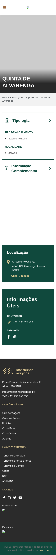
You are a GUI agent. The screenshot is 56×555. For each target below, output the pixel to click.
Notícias (7, 423)
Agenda (6, 438)
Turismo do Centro (13, 465)
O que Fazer (9, 428)
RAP (4, 476)
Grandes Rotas (11, 418)
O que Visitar (9, 433)
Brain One (44, 550)
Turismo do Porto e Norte (16, 460)
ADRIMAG (7, 481)
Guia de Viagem (11, 413)
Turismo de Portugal (13, 455)
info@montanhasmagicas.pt (18, 391)
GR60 (5, 471)
